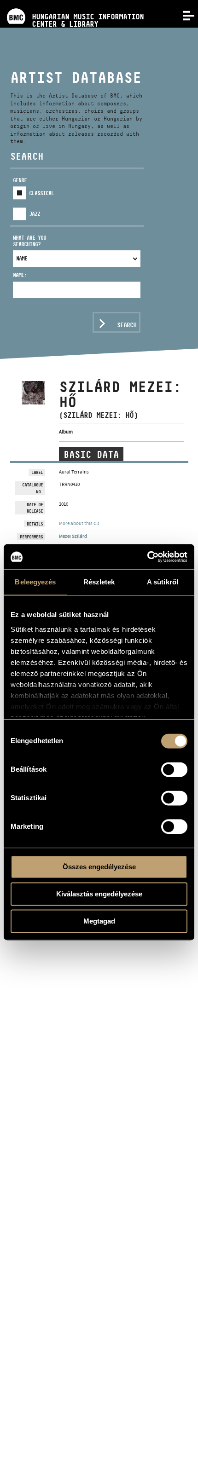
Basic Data (91, 454)
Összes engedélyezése (99, 867)
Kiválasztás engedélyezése (99, 894)
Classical (41, 193)
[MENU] (183, 14)
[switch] (174, 769)
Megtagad (99, 921)
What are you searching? (29, 241)
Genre (20, 180)
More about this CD (79, 523)
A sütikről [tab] (162, 582)
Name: (20, 274)
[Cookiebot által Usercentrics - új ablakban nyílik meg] (147, 557)
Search (126, 325)
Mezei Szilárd (73, 536)
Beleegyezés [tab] (35, 582)
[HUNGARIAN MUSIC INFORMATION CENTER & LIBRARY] (72, 3)
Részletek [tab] (99, 582)
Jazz (34, 213)
